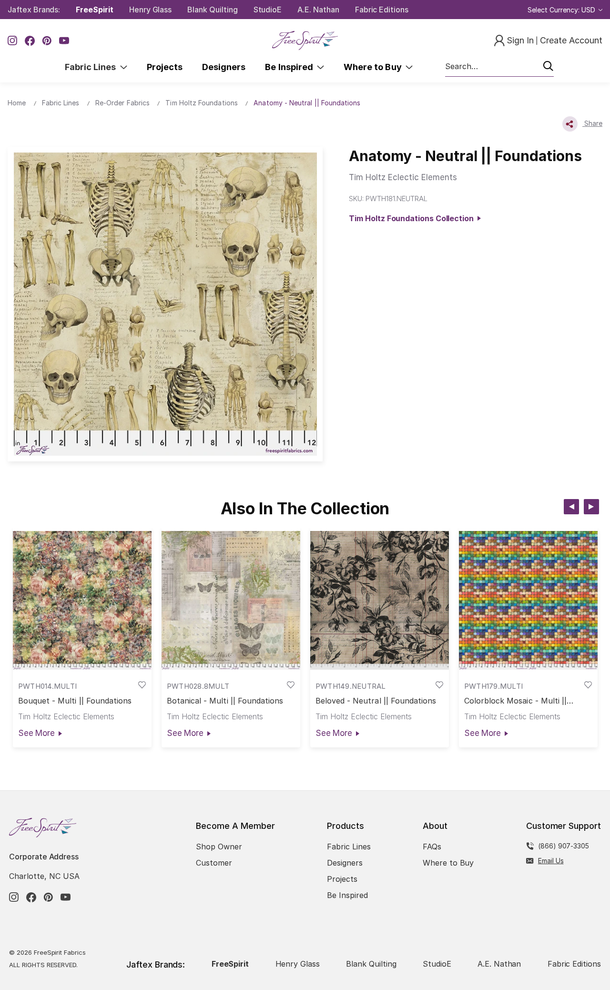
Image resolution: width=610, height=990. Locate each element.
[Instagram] (13, 41)
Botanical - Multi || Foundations (225, 701)
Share (592, 123)
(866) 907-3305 (563, 846)
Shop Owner (219, 846)
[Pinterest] (47, 41)
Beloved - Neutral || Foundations (376, 701)
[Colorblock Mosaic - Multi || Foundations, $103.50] (528, 601)
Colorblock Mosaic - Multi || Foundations (515, 701)
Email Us (551, 861)
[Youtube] (64, 41)
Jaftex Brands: (34, 9)
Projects (165, 67)
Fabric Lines (92, 67)
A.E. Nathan (318, 9)
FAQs (432, 846)
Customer (214, 863)
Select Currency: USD (562, 10)
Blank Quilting (212, 9)
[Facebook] (30, 41)
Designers (223, 67)
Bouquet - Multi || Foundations (75, 701)
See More (36, 733)
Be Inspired (291, 67)
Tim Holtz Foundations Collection (413, 218)
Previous (571, 506)
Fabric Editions (381, 9)
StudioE (268, 9)
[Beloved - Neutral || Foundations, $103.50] (379, 601)
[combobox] (499, 67)
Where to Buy (375, 67)
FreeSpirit (94, 9)
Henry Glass (150, 9)
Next (591, 506)
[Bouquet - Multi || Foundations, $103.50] (82, 601)
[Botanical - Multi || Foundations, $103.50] (231, 601)
